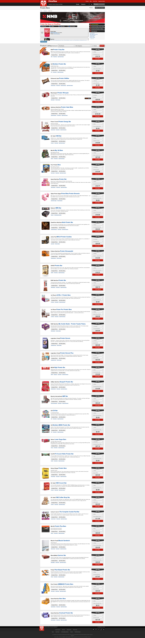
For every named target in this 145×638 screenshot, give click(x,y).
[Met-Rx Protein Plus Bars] (45, 529)
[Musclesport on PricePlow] (88, 98)
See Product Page (45, 55)
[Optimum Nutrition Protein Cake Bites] (45, 110)
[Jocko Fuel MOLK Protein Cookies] (45, 240)
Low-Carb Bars (92, 33)
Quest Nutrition (53, 187)
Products (91, 7)
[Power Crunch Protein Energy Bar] (45, 125)
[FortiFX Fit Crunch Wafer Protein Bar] (45, 457)
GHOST (52, 272)
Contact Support (57, 629)
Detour (52, 447)
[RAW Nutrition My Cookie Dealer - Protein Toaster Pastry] (45, 328)
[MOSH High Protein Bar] (45, 371)
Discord (71, 631)
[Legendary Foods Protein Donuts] (45, 342)
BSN (51, 56)
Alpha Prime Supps (53, 200)
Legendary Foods (53, 345)
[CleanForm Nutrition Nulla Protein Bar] (45, 226)
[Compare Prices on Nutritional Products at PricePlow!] (42, 628)
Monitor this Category (100, 7)
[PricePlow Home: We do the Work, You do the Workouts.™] (43, 3)
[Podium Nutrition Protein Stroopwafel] (45, 254)
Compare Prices (54, 54)
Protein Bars (55, 56)
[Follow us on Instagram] (99, 629)
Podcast (87, 1)
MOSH (52, 374)
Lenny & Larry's (53, 518)
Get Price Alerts (62, 54)
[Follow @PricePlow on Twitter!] (93, 629)
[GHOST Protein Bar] (45, 269)
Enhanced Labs (53, 85)
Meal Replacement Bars (94, 34)
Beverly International (54, 403)
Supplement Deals (101, 1)
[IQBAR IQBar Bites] (47, 32)
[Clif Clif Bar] (45, 413)
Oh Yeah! (52, 143)
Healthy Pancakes (63, 85)
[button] (72, 41)
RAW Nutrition (53, 287)
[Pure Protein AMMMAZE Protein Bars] (45, 588)
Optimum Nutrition (53, 115)
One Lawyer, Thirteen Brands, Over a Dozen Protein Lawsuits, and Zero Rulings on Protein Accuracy (68, 40)
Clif (51, 72)
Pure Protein (53, 591)
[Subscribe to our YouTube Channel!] (92, 4)
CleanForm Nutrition (54, 229)
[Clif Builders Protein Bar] (45, 67)
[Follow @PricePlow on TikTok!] (101, 629)
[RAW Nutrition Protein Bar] (45, 284)
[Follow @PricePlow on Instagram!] (89, 4)
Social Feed (95, 1)
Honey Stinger (53, 476)
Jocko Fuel (52, 243)
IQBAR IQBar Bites (53, 32)
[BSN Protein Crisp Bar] (45, 53)
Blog (91, 1)
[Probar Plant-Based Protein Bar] (45, 573)
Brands (77, 4)
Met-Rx (52, 158)
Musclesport (53, 99)
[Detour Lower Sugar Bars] (45, 443)
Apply (102, 45)
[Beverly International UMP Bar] (45, 399)
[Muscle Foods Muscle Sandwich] (45, 545)
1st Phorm (52, 302)
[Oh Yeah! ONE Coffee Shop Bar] (45, 501)
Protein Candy (92, 36)
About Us (63, 629)
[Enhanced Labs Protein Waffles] (45, 82)
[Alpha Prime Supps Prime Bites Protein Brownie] (45, 197)
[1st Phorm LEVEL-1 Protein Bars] (45, 298)
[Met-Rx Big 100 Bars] (45, 153)
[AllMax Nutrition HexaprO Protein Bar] (45, 385)
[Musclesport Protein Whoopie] (45, 96)
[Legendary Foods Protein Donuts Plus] (45, 356)
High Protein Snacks (61, 56)
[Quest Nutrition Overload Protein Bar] (45, 616)
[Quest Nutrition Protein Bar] (45, 182)
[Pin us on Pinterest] (96, 629)
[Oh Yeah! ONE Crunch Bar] (45, 486)
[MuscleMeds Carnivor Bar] (45, 559)
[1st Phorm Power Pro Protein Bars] (45, 313)
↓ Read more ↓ (44, 41)
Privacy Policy (69, 629)
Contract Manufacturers (64, 631)
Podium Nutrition (53, 258)
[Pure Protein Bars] (45, 167)
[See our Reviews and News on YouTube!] (104, 629)
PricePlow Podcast (77, 631)
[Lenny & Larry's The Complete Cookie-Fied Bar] (45, 516)
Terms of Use (75, 629)
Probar (52, 576)
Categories (83, 4)
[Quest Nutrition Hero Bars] (45, 602)
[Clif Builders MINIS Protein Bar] (45, 428)
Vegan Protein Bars (57, 33)
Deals (53, 631)
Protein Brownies (92, 35)
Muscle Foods (53, 548)
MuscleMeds (53, 562)
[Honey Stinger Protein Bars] (45, 472)
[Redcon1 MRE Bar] (45, 211)
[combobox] (66, 46)
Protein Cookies (92, 37)
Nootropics (55, 374)
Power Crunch (53, 129)
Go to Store (45, 58)
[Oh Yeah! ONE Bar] (45, 139)
